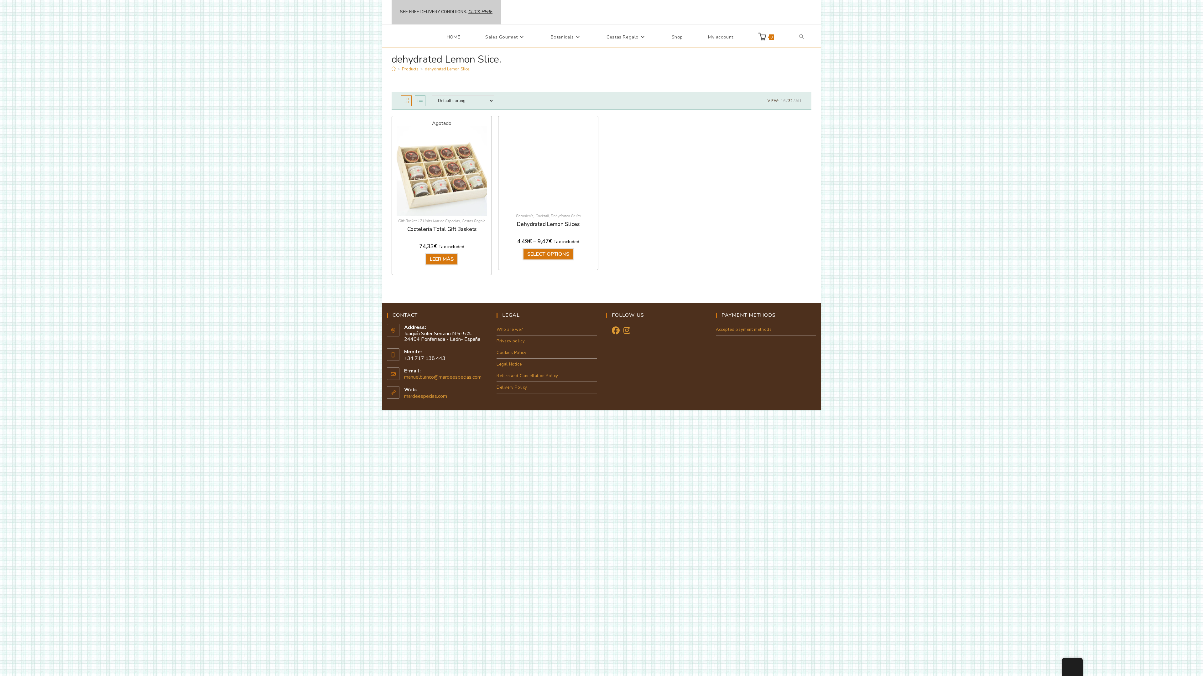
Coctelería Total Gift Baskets (442, 229)
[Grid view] (406, 100)
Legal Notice (509, 364)
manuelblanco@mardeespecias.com (443, 377)
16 (783, 100)
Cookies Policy (511, 353)
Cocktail (542, 215)
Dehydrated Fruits (566, 215)
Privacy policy (511, 341)
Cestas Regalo (474, 220)
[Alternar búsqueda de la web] (801, 37)
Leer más (442, 259)
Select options (548, 254)
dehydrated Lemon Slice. (447, 69)
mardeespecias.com (425, 396)
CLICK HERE (480, 12)
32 (790, 100)
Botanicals (525, 215)
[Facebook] (616, 331)
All (798, 100)
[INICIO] (394, 69)
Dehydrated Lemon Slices (548, 224)
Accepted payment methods (744, 329)
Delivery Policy (512, 387)
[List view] (420, 100)
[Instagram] (626, 331)
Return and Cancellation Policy (527, 376)
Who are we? (510, 329)
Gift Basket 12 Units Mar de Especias (429, 220)
